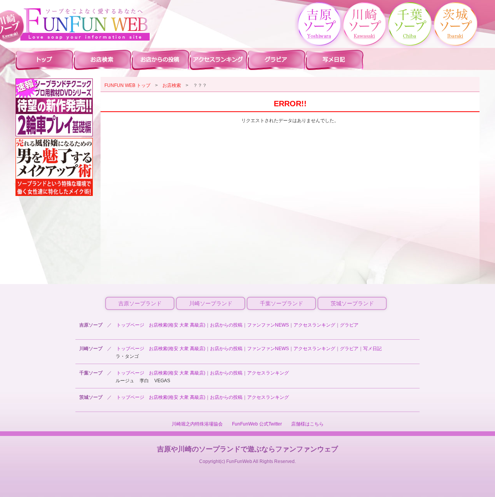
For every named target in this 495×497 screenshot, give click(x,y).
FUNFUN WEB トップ (127, 85)
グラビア (349, 325)
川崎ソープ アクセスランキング (218, 59)
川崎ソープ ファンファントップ (44, 59)
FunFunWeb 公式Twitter (257, 424)
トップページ (130, 325)
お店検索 (171, 85)
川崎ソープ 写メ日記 (335, 59)
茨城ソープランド (352, 303)
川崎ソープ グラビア (277, 59)
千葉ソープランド (281, 303)
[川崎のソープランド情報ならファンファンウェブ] (85, 24)
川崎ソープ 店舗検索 (102, 59)
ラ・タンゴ (127, 356)
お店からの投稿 (226, 325)
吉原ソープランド (140, 303)
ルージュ (125, 380)
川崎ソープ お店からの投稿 (160, 59)
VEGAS (162, 380)
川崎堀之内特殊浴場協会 (197, 424)
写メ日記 (372, 348)
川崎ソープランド (210, 303)
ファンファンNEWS (268, 325)
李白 (144, 380)
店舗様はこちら (307, 424)
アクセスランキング (314, 325)
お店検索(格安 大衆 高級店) (177, 325)
